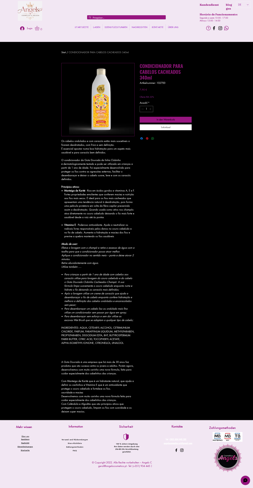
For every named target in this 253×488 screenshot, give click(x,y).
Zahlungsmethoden (74, 447)
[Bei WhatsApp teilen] (152, 138)
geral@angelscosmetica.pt (112, 466)
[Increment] (150, 109)
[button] (40, 28)
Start (63, 52)
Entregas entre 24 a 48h (163, 94)
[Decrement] (142, 109)
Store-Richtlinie (75, 443)
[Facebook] (214, 28)
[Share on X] (158, 138)
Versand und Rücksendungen (75, 439)
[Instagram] (220, 28)
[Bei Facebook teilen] (141, 138)
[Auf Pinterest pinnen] (147, 138)
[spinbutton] (146, 109)
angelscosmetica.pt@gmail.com (178, 443)
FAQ (75, 450)
